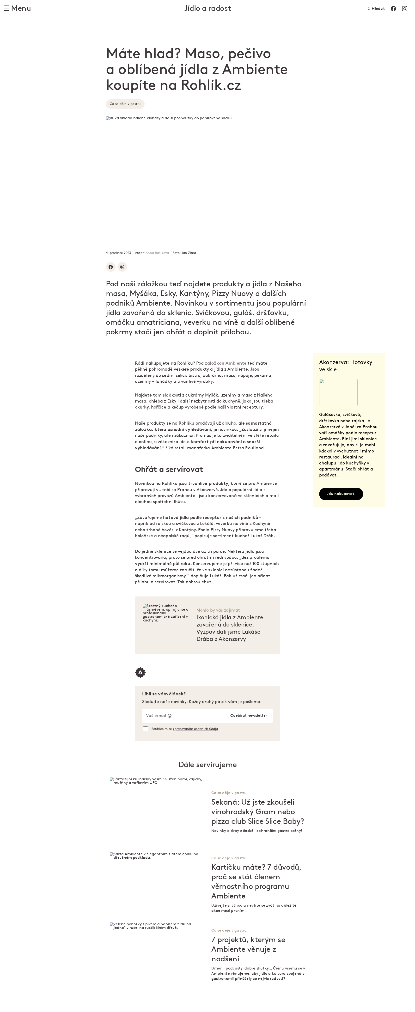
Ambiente (329, 439)
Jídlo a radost (207, 8)
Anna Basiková (157, 252)
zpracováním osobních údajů (195, 728)
